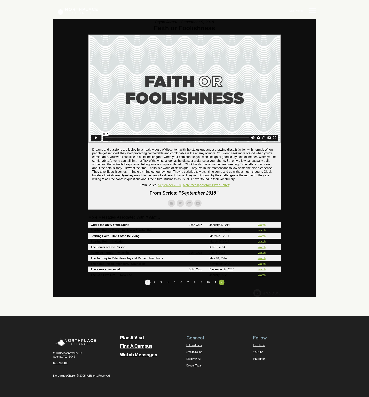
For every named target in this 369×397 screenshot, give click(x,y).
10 (208, 282)
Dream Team (194, 365)
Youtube (258, 352)
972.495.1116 (60, 363)
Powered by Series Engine (266, 293)
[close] (312, 11)
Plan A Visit (132, 337)
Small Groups (194, 352)
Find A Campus (136, 346)
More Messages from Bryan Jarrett (206, 185)
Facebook (259, 345)
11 (214, 282)
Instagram (259, 359)
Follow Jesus (194, 345)
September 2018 (169, 185)
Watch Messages (138, 354)
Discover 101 (193, 359)
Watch (262, 224)
